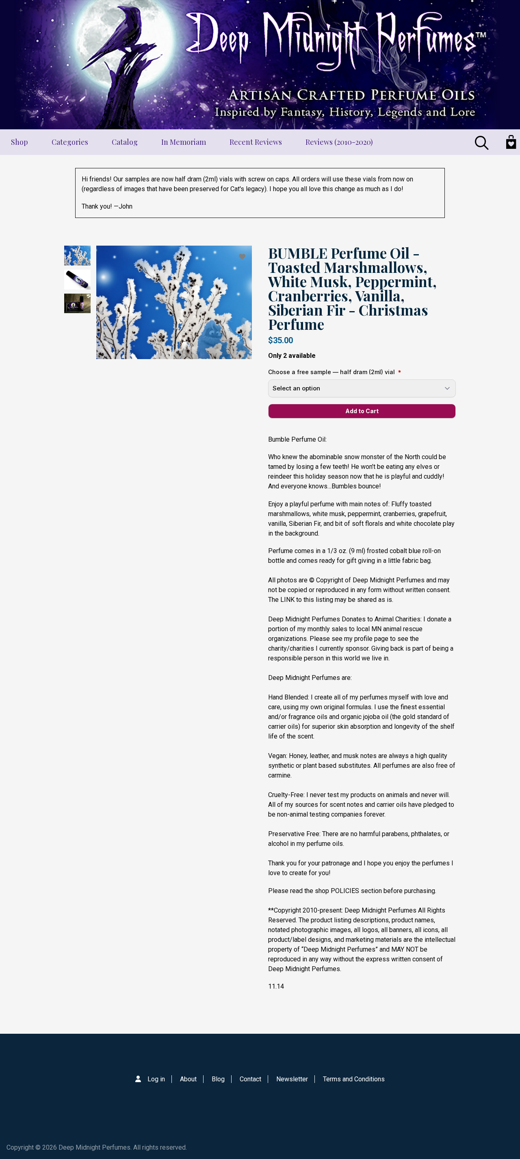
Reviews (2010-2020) (339, 142)
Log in (156, 1079)
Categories (70, 142)
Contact (250, 1079)
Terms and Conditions (354, 1079)
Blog (218, 1079)
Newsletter (292, 1079)
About (188, 1079)
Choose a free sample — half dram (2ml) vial (331, 371)
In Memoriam (183, 142)
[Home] (260, 64)
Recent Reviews (256, 142)
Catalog (125, 142)
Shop (19, 142)
